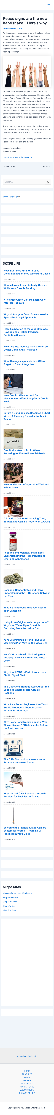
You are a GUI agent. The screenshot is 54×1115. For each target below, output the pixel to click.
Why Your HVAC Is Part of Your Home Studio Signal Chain (25, 674)
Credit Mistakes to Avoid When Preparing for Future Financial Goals (24, 452)
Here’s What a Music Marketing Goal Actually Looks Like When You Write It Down (25, 657)
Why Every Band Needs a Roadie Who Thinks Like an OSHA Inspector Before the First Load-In (26, 725)
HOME (27, 1071)
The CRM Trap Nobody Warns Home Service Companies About (24, 761)
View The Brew (9, 910)
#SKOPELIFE (27, 1084)
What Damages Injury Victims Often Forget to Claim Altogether (24, 363)
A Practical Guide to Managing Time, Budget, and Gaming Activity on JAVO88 (27, 520)
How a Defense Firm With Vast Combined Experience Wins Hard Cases (27, 272)
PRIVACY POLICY (27, 1093)
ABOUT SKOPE (27, 1090)
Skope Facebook (10, 897)
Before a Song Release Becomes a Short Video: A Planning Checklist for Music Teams (27, 415)
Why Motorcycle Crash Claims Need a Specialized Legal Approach (26, 316)
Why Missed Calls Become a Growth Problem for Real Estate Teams (25, 795)
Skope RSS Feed (10, 902)
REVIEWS (27, 1080)
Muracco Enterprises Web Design (17, 893)
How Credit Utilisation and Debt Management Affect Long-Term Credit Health (26, 398)
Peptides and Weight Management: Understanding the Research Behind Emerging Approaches (24, 555)
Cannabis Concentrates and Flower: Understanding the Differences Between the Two (27, 592)
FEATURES (27, 1074)
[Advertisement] (27, 961)
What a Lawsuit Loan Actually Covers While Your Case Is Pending (25, 287)
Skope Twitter (9, 906)
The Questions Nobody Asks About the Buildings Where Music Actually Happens (26, 689)
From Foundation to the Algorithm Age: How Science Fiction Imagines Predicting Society (26, 331)
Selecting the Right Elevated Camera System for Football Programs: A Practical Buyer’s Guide (25, 830)
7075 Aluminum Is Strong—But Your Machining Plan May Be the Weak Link (25, 641)
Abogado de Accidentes (27, 1056)
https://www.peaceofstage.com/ (17, 157)
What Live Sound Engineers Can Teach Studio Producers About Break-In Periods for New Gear (26, 707)
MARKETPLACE (27, 1087)
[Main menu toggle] (48, 5)
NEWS (27, 1077)
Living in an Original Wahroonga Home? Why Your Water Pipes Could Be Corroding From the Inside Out (26, 625)
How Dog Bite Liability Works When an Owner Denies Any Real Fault (26, 348)
